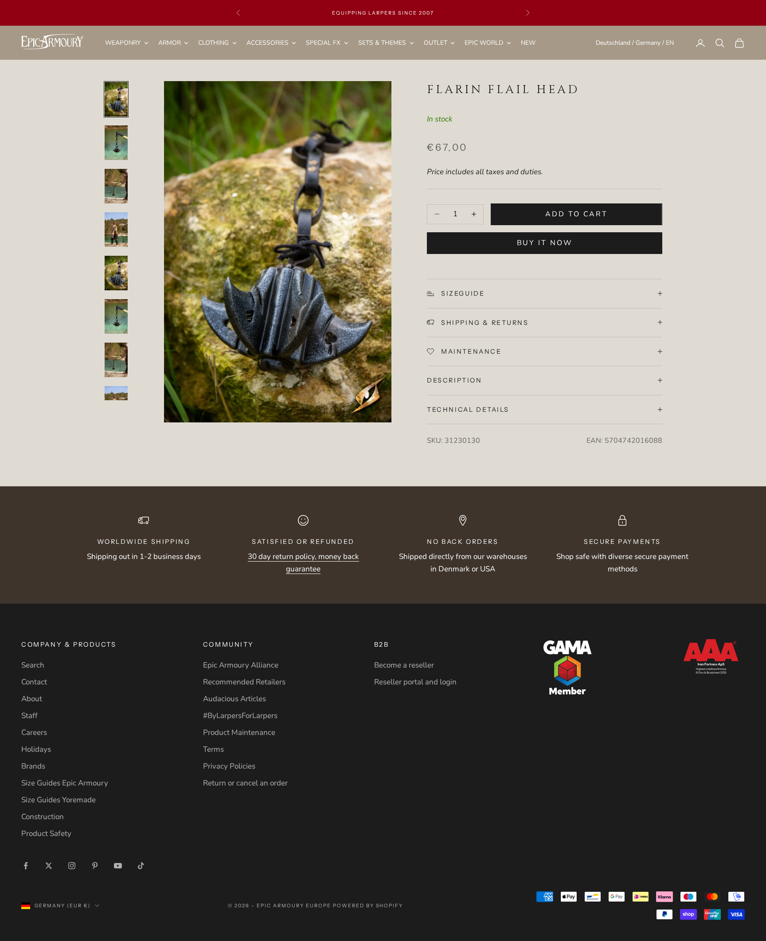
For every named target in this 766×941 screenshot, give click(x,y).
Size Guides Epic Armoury (64, 783)
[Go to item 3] (116, 186)
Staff (29, 716)
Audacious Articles (234, 699)
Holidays (36, 749)
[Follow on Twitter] (48, 865)
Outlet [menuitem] (435, 43)
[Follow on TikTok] (141, 865)
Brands (33, 766)
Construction (42, 817)
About (31, 699)
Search (32, 665)
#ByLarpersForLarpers (240, 716)
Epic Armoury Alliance (240, 665)
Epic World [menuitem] (484, 43)
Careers (34, 732)
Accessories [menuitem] (267, 43)
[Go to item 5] (116, 273)
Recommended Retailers (244, 682)
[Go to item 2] (116, 143)
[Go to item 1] (116, 99)
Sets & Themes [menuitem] (382, 43)
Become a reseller (404, 665)
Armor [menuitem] (169, 43)
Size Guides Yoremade (58, 800)
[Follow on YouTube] (117, 865)
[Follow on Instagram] (71, 865)
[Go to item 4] (116, 229)
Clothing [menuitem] (213, 43)
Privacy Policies (229, 766)
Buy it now (545, 243)
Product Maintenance (239, 732)
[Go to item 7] (116, 360)
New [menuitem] (528, 43)
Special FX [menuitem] (323, 43)
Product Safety (46, 833)
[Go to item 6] (116, 316)
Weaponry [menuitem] (123, 43)
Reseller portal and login (415, 682)
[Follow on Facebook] (25, 865)
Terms (213, 749)
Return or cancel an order (245, 783)
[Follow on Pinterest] (94, 865)
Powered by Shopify (368, 905)
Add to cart (576, 214)
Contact (34, 682)
